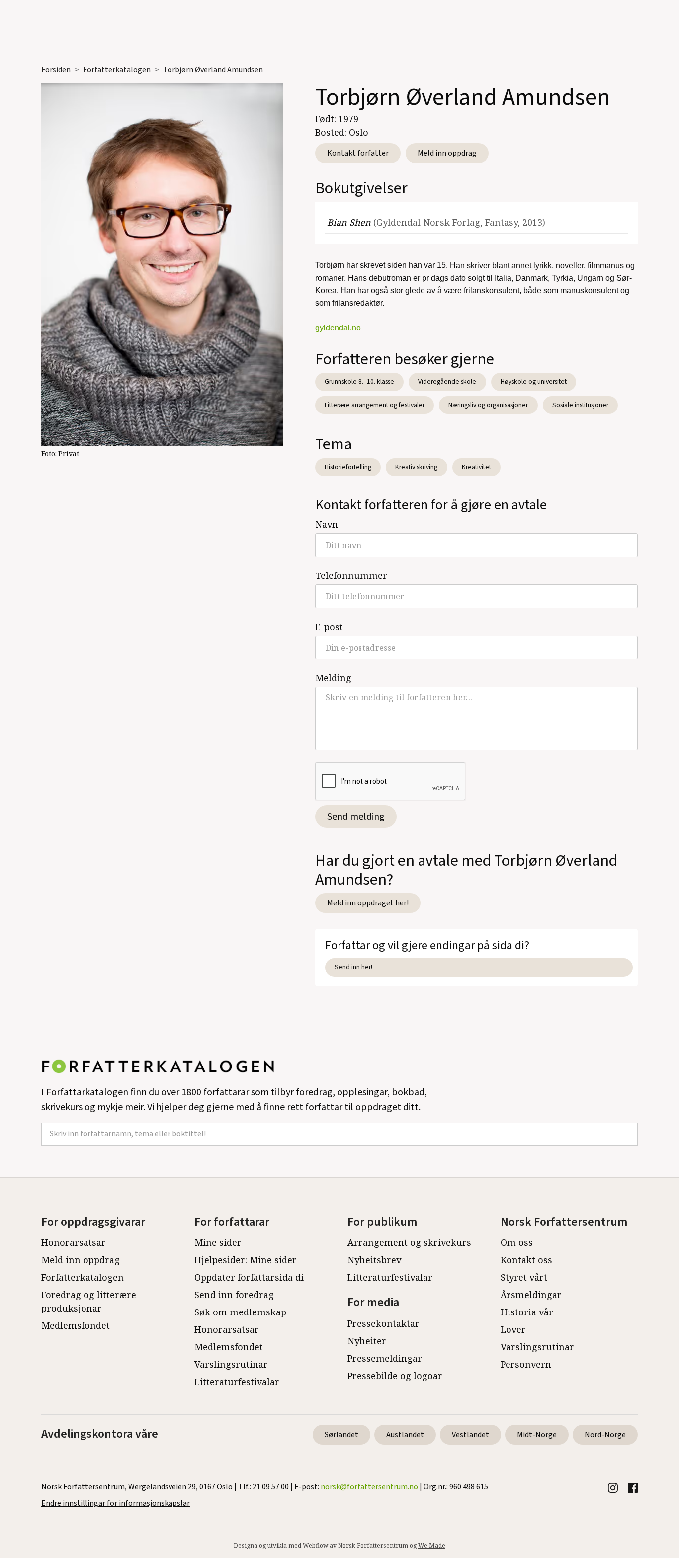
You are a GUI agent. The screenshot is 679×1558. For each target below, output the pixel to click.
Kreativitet (476, 467)
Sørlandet (341, 1434)
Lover (513, 1329)
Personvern (526, 1364)
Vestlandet (470, 1434)
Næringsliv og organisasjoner (488, 405)
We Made (431, 1545)
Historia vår (527, 1312)
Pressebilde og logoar (394, 1376)
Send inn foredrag (234, 1295)
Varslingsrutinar (231, 1364)
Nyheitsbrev (374, 1260)
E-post (329, 627)
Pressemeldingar (384, 1358)
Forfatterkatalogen (117, 69)
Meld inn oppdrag (447, 153)
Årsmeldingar (531, 1295)
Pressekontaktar (383, 1323)
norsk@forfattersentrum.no (369, 1486)
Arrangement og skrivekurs (409, 1242)
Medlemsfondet (75, 1325)
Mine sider (218, 1242)
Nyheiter (366, 1341)
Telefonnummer (351, 575)
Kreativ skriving (416, 467)
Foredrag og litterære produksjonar (88, 1301)
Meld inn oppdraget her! (368, 903)
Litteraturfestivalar (236, 1382)
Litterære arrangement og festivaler (374, 405)
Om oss (517, 1242)
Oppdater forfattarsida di (249, 1277)
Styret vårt (524, 1277)
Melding (333, 678)
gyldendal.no (338, 328)
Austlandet (405, 1434)
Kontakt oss (526, 1260)
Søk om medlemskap (240, 1312)
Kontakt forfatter (358, 153)
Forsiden (56, 69)
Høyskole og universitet (534, 381)
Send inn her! (353, 967)
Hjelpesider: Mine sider (245, 1260)
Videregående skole (447, 381)
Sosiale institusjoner (580, 405)
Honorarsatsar (73, 1242)
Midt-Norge (537, 1434)
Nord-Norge (605, 1434)
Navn (326, 524)
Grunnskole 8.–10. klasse (359, 381)
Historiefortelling (348, 467)
